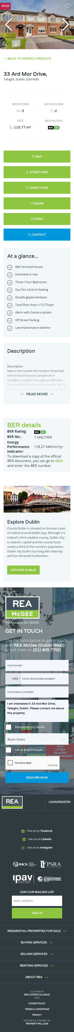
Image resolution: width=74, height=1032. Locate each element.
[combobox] (13, 678)
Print (38, 219)
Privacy (37, 1015)
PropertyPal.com (37, 1024)
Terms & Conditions (37, 1009)
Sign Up (37, 913)
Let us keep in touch (28, 750)
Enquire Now (37, 777)
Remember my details (30, 727)
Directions (39, 188)
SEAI (59, 461)
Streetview (39, 172)
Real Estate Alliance (37, 995)
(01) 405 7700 (47, 650)
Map (38, 156)
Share (39, 203)
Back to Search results (29, 58)
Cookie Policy (37, 1003)
